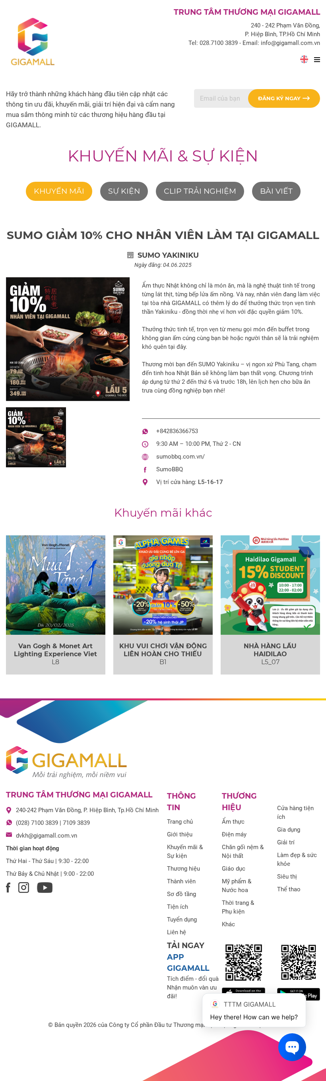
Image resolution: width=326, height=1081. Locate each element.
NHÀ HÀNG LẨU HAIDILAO (270, 649)
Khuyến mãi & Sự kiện (163, 155)
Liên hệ (176, 932)
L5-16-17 (210, 482)
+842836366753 (177, 431)
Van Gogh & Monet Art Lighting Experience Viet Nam (55, 653)
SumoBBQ (169, 469)
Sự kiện (124, 191)
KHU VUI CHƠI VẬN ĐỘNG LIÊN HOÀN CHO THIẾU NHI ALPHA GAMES (163, 653)
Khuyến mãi (59, 191)
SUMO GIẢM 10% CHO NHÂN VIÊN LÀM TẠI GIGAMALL (163, 235)
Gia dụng (288, 829)
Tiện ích (177, 906)
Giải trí (286, 842)
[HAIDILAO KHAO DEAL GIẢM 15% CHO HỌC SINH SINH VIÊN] (270, 585)
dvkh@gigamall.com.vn (46, 835)
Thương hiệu (183, 868)
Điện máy (234, 834)
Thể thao (289, 889)
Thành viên (181, 881)
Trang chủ (180, 821)
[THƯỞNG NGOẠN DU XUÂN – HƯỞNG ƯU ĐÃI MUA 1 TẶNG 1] (55, 585)
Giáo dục (233, 868)
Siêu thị (287, 876)
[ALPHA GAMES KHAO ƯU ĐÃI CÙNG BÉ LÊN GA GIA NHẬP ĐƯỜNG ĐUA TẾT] (163, 585)
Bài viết (276, 191)
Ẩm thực (233, 821)
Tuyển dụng (182, 919)
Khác (228, 924)
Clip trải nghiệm (200, 191)
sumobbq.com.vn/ (180, 456)
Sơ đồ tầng (181, 894)
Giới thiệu (179, 834)
